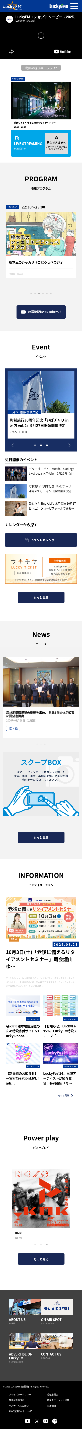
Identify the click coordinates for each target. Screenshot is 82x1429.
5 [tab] (47, 293)
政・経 (13, 728)
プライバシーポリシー (20, 1394)
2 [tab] (35, 293)
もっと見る (41, 597)
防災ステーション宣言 (58, 1400)
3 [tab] (39, 293)
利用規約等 (20, 148)
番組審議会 (52, 1394)
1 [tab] (31, 293)
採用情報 (51, 1405)
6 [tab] (51, 293)
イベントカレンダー (43, 540)
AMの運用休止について (20, 1411)
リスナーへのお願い (19, 1405)
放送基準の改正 (16, 1400)
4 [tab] (43, 293)
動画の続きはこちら (38, 68)
